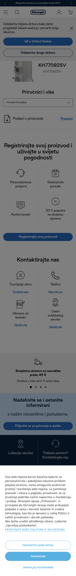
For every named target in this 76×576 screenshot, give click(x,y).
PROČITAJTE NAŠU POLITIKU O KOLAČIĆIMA (35, 529)
